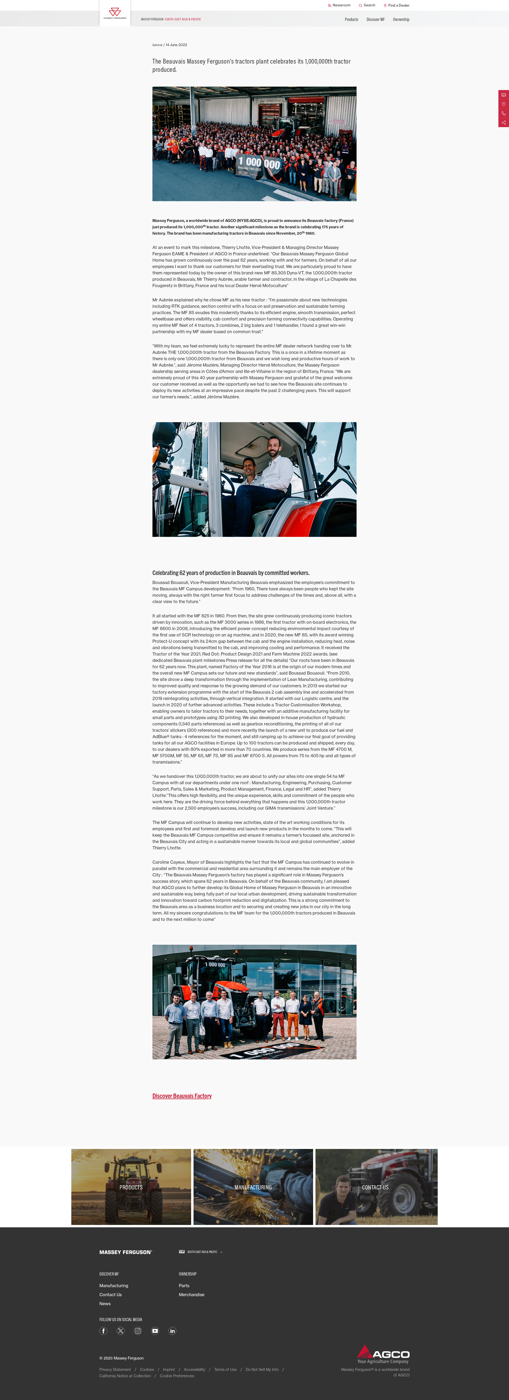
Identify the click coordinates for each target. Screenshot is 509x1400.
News (105, 1303)
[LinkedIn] (172, 1330)
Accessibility (194, 1369)
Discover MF (376, 19)
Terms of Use (225, 1369)
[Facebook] (103, 1330)
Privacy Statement (115, 1369)
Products (351, 19)
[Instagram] (138, 1330)
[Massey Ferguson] (115, 13)
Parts (184, 1285)
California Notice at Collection (125, 1376)
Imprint (169, 1369)
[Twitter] (121, 1330)
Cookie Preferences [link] (177, 1376)
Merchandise (191, 1294)
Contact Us (110, 1294)
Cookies (147, 1369)
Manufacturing (113, 1285)
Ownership (401, 19)
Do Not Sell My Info (262, 1369)
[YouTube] (155, 1330)
